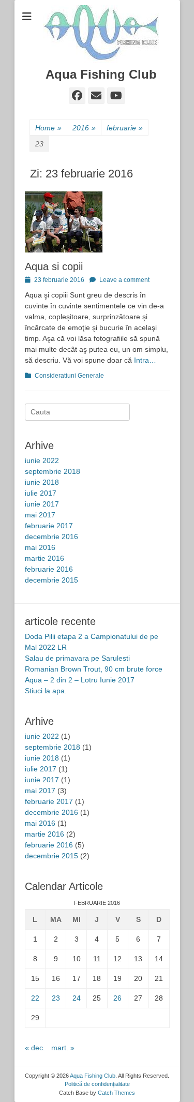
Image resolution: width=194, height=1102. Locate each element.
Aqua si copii (54, 266)
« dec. (35, 1048)
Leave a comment (124, 280)
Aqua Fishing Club (101, 74)
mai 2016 (40, 547)
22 (35, 998)
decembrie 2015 (51, 580)
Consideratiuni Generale (69, 375)
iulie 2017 (40, 493)
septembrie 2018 (52, 471)
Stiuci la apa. (46, 691)
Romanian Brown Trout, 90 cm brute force (93, 669)
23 (56, 998)
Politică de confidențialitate (97, 1084)
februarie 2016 (49, 569)
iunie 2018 (42, 482)
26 (117, 998)
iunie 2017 (42, 504)
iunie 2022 (42, 460)
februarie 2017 (49, 526)
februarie (125, 128)
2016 (84, 128)
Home (48, 128)
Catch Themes (116, 1093)
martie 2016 (44, 558)
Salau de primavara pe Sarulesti (77, 658)
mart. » (62, 1048)
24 (76, 998)
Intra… (145, 360)
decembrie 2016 (51, 536)
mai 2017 (40, 515)
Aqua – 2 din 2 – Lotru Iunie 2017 (80, 680)
